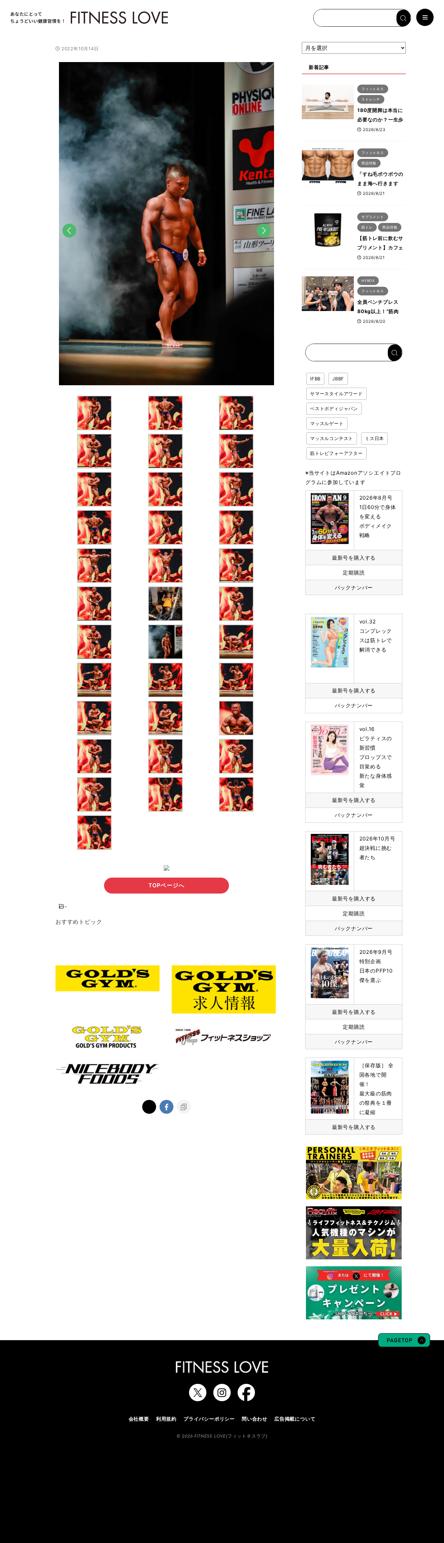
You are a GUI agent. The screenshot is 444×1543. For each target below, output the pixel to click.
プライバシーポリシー (209, 1419)
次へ (263, 241)
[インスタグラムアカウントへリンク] (222, 1397)
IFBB (315, 378)
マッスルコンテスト (331, 438)
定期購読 (354, 572)
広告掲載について (294, 1419)
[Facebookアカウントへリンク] (246, 1397)
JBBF (338, 378)
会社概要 (139, 1419)
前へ (69, 241)
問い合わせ (254, 1419)
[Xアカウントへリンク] (197, 1397)
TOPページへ (166, 885)
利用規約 (166, 1419)
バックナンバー (354, 587)
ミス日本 (374, 438)
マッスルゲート (327, 423)
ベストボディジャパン (334, 408)
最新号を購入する (354, 557)
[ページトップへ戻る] (404, 1343)
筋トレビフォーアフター (336, 453)
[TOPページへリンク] (88, 17)
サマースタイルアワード (336, 393)
